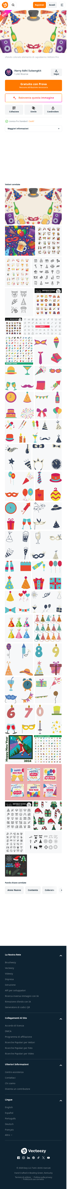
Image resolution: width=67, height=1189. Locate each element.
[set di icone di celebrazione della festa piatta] (44, 270)
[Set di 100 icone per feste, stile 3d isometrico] (19, 410)
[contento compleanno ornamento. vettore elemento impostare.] (18, 954)
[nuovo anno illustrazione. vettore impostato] (19, 921)
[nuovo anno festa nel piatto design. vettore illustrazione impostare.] (21, 574)
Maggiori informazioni (18, 127)
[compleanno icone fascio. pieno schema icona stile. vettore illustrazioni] (41, 356)
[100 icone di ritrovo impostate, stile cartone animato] (19, 1102)
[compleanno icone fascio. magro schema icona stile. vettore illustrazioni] (18, 1169)
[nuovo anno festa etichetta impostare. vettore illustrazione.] (16, 598)
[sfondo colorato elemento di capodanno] (33, 205)
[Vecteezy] (5, 5)
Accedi (52, 5)
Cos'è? (31, 121)
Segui (56, 74)
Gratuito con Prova (33, 85)
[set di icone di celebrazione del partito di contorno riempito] (17, 270)
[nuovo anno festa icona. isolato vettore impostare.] (18, 439)
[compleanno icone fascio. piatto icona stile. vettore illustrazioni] (18, 362)
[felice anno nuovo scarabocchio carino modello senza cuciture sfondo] (20, 239)
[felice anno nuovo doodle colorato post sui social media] (33, 1135)
